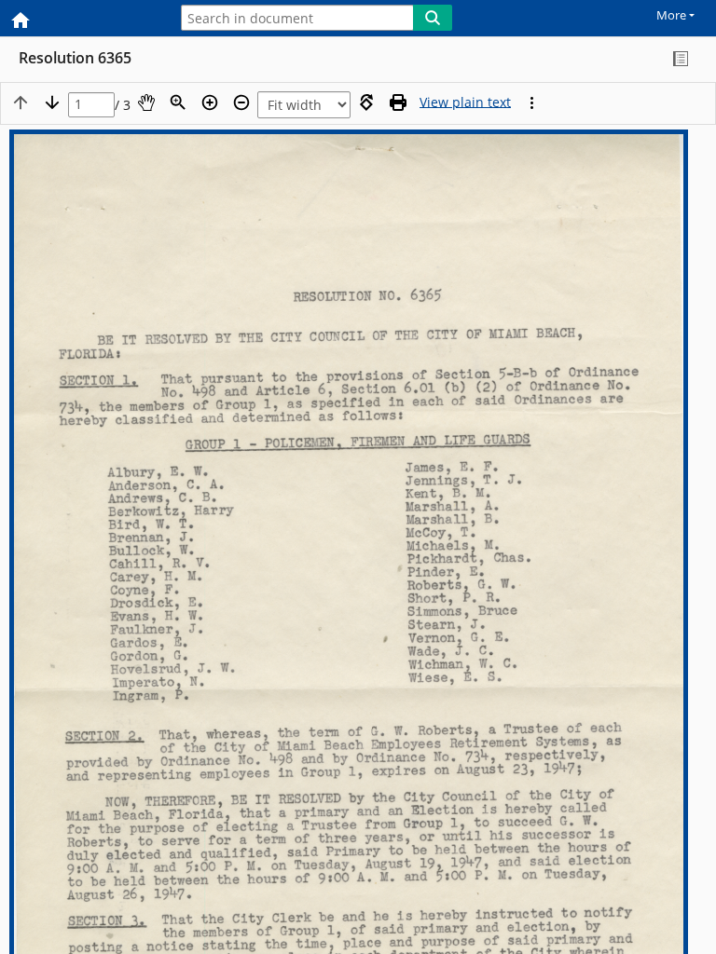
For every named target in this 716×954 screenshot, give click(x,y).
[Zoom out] (241, 102)
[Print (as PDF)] (398, 102)
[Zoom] (178, 102)
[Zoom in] (210, 102)
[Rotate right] (366, 102)
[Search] (432, 18)
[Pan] (146, 102)
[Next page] (52, 102)
